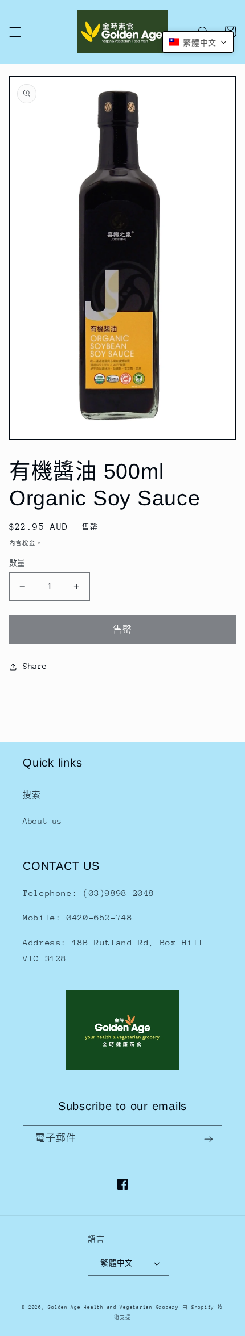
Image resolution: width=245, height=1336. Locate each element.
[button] (15, 32)
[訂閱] (208, 1139)
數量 (17, 563)
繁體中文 (116, 1263)
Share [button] (35, 666)
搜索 (31, 794)
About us (42, 821)
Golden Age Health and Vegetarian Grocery (113, 1307)
